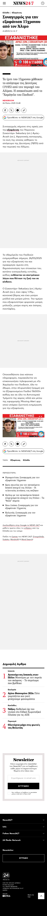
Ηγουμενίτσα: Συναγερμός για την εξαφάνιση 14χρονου (22, 479)
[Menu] (4, 3)
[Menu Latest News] (42, 3)
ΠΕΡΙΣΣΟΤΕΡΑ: (9, 473)
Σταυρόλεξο (38, 537)
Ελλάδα (6, 13)
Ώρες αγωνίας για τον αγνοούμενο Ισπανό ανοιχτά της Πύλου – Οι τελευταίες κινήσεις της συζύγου (22, 487)
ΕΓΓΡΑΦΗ (23, 858)
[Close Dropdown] (43, 820)
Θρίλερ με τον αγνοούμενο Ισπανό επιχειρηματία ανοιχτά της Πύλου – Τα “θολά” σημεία (24, 498)
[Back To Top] (41, 896)
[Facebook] (5, 110)
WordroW (14, 539)
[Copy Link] (23, 110)
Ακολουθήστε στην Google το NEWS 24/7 (21, 525)
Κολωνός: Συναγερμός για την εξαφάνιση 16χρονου (20, 514)
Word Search (27, 539)
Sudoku (6, 539)
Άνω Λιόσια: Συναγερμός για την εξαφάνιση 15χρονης (21, 507)
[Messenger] (17, 110)
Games (15, 537)
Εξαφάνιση (17, 13)
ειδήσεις (28, 528)
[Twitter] (11, 110)
